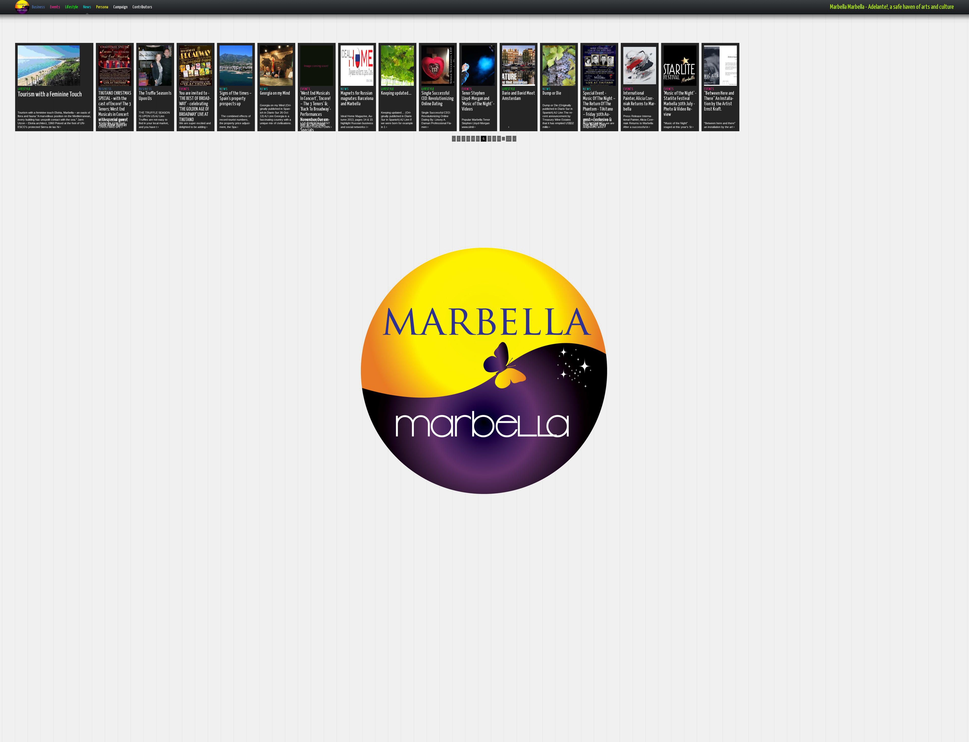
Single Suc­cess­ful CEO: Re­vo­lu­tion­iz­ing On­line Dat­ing (437, 98)
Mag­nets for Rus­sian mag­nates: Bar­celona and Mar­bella (357, 98)
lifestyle (24, 89)
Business (38, 7)
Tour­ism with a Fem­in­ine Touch (50, 94)
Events (55, 7)
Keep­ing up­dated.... (396, 93)
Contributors (142, 7)
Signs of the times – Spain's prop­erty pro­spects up (236, 98)
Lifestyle (71, 7)
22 (508, 139)
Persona (102, 7)
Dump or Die (552, 93)
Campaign (120, 7)
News (87, 7)
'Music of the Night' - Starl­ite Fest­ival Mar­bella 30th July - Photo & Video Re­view (680, 104)
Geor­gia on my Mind (275, 93)
